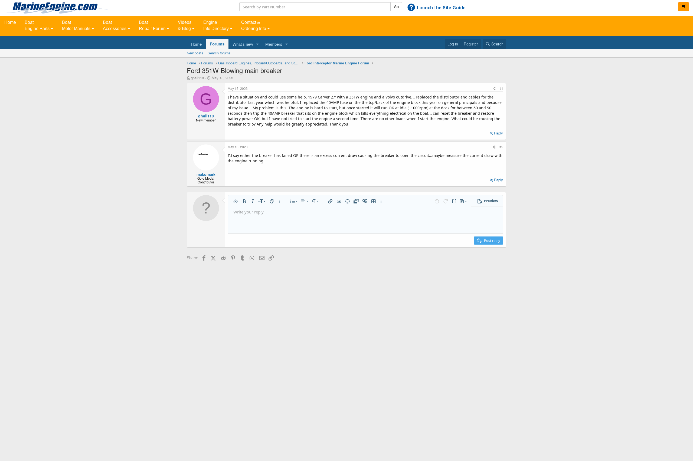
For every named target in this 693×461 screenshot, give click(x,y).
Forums (217, 44)
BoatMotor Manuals (76, 25)
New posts (195, 52)
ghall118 (197, 77)
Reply (498, 133)
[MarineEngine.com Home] (115, 8)
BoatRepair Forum (152, 25)
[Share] (494, 88)
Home (10, 22)
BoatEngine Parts (38, 25)
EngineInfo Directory (216, 25)
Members (273, 44)
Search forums (219, 52)
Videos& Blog (185, 25)
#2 (501, 146)
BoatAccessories (115, 25)
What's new (243, 44)
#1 (501, 88)
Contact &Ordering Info (254, 25)
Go (396, 6)
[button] (257, 44)
